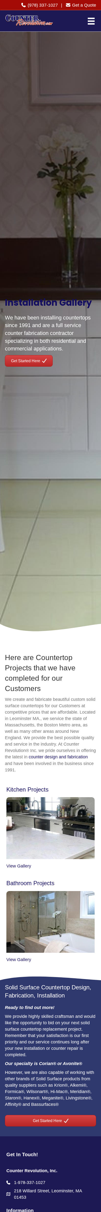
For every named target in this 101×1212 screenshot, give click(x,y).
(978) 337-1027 (42, 5)
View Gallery (18, 866)
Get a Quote (83, 5)
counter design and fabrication (58, 756)
